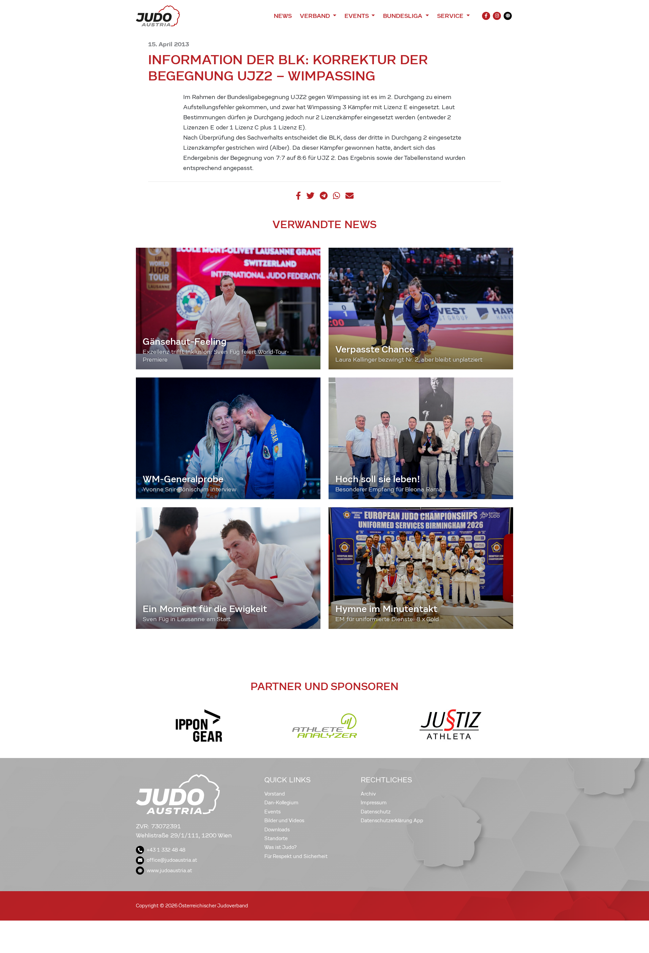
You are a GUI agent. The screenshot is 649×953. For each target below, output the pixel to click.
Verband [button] (315, 16)
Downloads (277, 830)
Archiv (368, 794)
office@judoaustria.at (172, 860)
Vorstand (274, 794)
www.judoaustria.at (169, 871)
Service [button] (451, 16)
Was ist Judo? (280, 847)
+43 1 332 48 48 (166, 850)
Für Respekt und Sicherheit (296, 856)
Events (272, 812)
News (283, 16)
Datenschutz (376, 812)
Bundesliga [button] (403, 16)
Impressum (374, 803)
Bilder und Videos (284, 820)
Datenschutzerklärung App (392, 820)
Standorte (276, 838)
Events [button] (357, 16)
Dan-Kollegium (281, 803)
